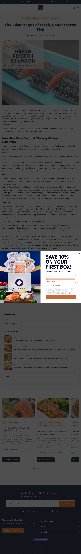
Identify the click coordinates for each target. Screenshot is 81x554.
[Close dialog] (79, 253)
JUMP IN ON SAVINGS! (60, 297)
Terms (68, 293)
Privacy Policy (63, 293)
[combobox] (48, 285)
